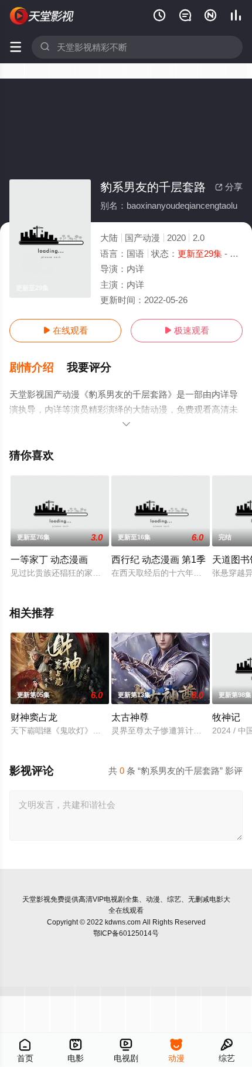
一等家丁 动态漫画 (49, 559)
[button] (38, 367)
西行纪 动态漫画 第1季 (158, 559)
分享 (229, 187)
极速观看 (186, 330)
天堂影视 (36, 899)
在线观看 (65, 330)
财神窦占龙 (34, 717)
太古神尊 (130, 717)
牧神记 (226, 717)
